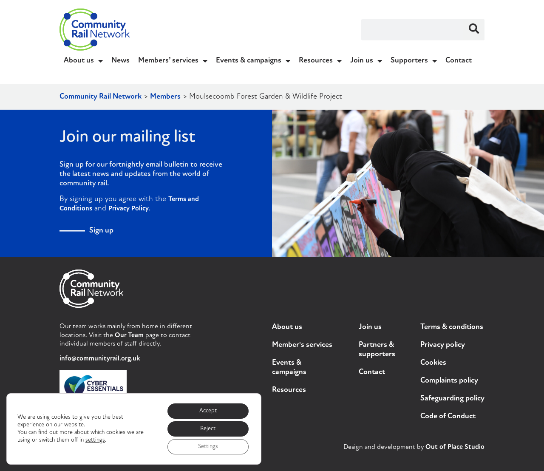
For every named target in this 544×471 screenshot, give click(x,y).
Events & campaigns (248, 61)
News (120, 61)
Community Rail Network (101, 97)
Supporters (409, 61)
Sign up (101, 231)
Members (165, 97)
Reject (207, 429)
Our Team (129, 335)
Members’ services (168, 61)
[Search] (473, 29)
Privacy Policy (128, 208)
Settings (208, 446)
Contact (458, 61)
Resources (316, 61)
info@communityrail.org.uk (100, 358)
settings (95, 440)
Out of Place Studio (454, 447)
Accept (208, 411)
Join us (361, 61)
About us (79, 61)
